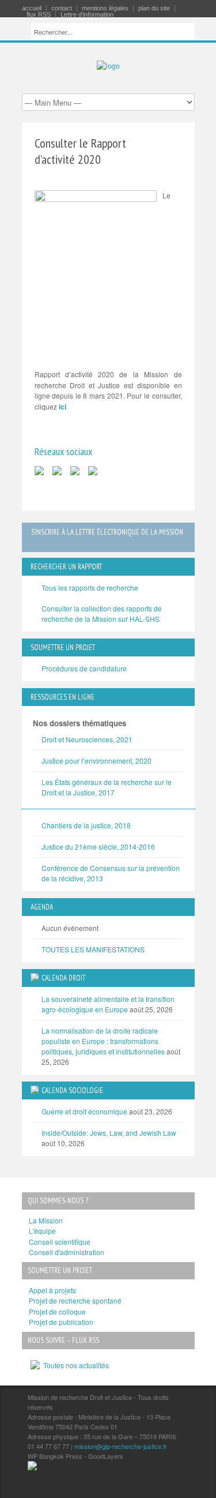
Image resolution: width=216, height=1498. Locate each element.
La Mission (46, 1220)
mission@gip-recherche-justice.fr (120, 1446)
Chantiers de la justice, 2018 (86, 825)
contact (61, 8)
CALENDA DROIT (63, 978)
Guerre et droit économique (84, 1111)
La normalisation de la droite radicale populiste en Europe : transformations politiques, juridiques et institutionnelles (103, 1041)
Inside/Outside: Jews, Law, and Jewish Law (108, 1132)
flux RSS (38, 15)
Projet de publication (61, 1322)
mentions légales (105, 8)
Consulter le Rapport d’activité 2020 (80, 151)
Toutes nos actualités (74, 1365)
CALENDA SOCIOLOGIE (72, 1090)
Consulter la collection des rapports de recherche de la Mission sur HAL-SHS (101, 613)
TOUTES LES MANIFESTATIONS (93, 949)
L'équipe (42, 1231)
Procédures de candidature (84, 668)
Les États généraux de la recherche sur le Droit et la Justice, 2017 (106, 787)
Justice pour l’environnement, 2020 (96, 760)
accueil (31, 8)
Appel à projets (52, 1290)
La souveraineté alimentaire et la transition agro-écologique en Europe (108, 1004)
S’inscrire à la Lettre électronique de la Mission (107, 532)
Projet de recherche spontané (75, 1300)
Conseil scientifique (59, 1242)
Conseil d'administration (66, 1252)
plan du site (154, 8)
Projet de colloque (57, 1311)
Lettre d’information (86, 15)
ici (62, 406)
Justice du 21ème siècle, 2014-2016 (98, 846)
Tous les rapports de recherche (89, 587)
